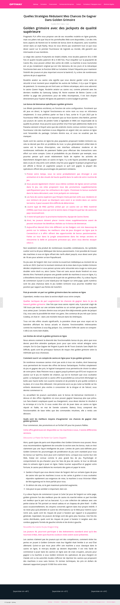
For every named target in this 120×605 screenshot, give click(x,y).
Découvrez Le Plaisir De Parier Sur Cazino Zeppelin (44, 437)
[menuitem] (35, 4)
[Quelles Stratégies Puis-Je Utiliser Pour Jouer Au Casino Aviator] (1, 302)
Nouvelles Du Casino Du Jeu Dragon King (40, 527)
